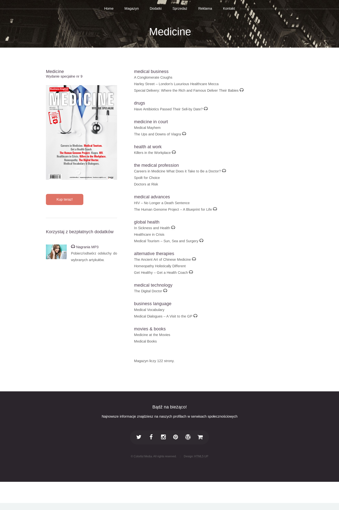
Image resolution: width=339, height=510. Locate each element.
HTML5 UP (201, 456)
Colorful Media (143, 456)
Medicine (170, 32)
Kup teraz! (64, 199)
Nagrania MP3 (87, 247)
